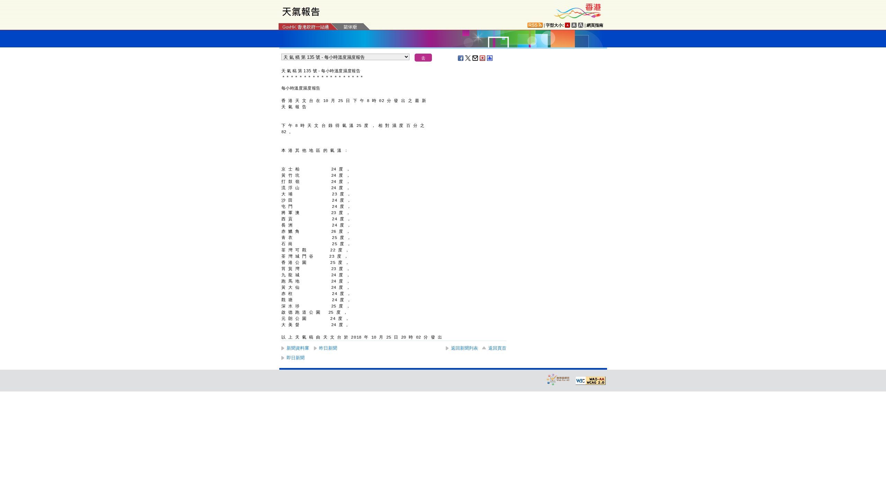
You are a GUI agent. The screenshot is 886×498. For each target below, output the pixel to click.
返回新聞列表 (464, 348)
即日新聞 (296, 357)
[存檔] (483, 58)
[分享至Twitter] (468, 58)
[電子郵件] (475, 58)
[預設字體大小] (567, 25)
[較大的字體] (574, 25)
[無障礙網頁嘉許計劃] (558, 379)
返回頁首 (497, 348)
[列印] (490, 58)
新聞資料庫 (298, 348)
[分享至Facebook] (461, 58)
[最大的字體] (581, 25)
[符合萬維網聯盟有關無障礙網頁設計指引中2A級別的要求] (590, 380)
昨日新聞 (328, 348)
